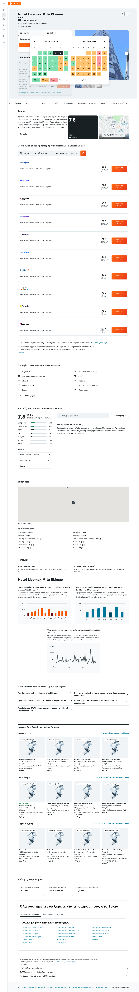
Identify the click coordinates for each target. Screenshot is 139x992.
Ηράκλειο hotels (28, 940)
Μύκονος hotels (96, 937)
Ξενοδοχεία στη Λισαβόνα (66, 934)
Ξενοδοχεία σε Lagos (30, 934)
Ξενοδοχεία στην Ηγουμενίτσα (68, 931)
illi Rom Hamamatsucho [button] (54, 850)
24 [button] (50, 69)
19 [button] (61, 63)
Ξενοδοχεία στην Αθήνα (65, 927)
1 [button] (88, 53)
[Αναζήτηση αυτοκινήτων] (4, 19)
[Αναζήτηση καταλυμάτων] (4, 14)
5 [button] (60, 53)
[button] (3, 3)
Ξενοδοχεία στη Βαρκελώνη (101, 927)
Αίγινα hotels (27, 943)
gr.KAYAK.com (22, 987)
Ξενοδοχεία (32, 987)
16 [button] (45, 63)
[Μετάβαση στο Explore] (4, 25)
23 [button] (45, 69)
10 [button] (50, 58)
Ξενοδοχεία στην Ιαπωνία (62, 987)
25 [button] (55, 69)
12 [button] (61, 58)
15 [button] (40, 63)
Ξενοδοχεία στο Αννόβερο (100, 931)
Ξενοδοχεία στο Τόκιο (103, 987)
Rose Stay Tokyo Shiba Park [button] (111, 759)
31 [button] (99, 74)
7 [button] (34, 58)
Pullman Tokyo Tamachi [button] (82, 759)
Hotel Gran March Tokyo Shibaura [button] (114, 804)
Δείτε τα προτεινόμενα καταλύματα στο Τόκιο (111, 824)
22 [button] (40, 69)
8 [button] (39, 58)
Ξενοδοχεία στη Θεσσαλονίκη (33, 927)
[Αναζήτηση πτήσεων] (4, 10)
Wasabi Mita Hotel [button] (25, 806)
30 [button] (45, 74)
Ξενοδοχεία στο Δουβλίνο (100, 934)
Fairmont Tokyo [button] (24, 850)
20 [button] (66, 63)
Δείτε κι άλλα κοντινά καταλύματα (116, 733)
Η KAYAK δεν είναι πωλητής (31, 968)
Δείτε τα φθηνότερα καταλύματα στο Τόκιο (112, 777)
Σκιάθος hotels (62, 943)
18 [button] (55, 63)
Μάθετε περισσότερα (99, 343)
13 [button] (66, 58)
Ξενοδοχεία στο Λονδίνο (65, 937)
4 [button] (55, 53)
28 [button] (35, 74)
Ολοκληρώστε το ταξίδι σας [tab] (53, 914)
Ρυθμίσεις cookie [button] (24, 353)
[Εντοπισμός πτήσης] (4, 30)
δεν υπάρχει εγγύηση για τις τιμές (65, 962)
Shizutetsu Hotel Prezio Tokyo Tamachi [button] (112, 851)
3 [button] (50, 53)
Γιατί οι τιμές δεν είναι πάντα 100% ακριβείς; (38, 976)
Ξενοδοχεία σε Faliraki (30, 931)
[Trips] (4, 36)
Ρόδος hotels (61, 940)
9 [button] (45, 58)
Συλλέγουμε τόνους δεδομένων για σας (36, 972)
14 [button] (35, 63)
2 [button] (45, 53)
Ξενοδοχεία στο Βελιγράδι (32, 937)
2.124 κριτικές (32, 20)
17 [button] (50, 63)
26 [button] (61, 69)
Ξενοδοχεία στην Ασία (45, 987)
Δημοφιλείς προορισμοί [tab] (30, 914)
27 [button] (66, 69)
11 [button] (55, 58)
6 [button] (65, 53)
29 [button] (40, 74)
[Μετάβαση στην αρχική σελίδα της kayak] (14, 3)
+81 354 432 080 (24, 26)
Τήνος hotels (95, 940)
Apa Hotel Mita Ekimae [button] (27, 759)
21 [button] (35, 69)
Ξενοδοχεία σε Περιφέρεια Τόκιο (83, 987)
